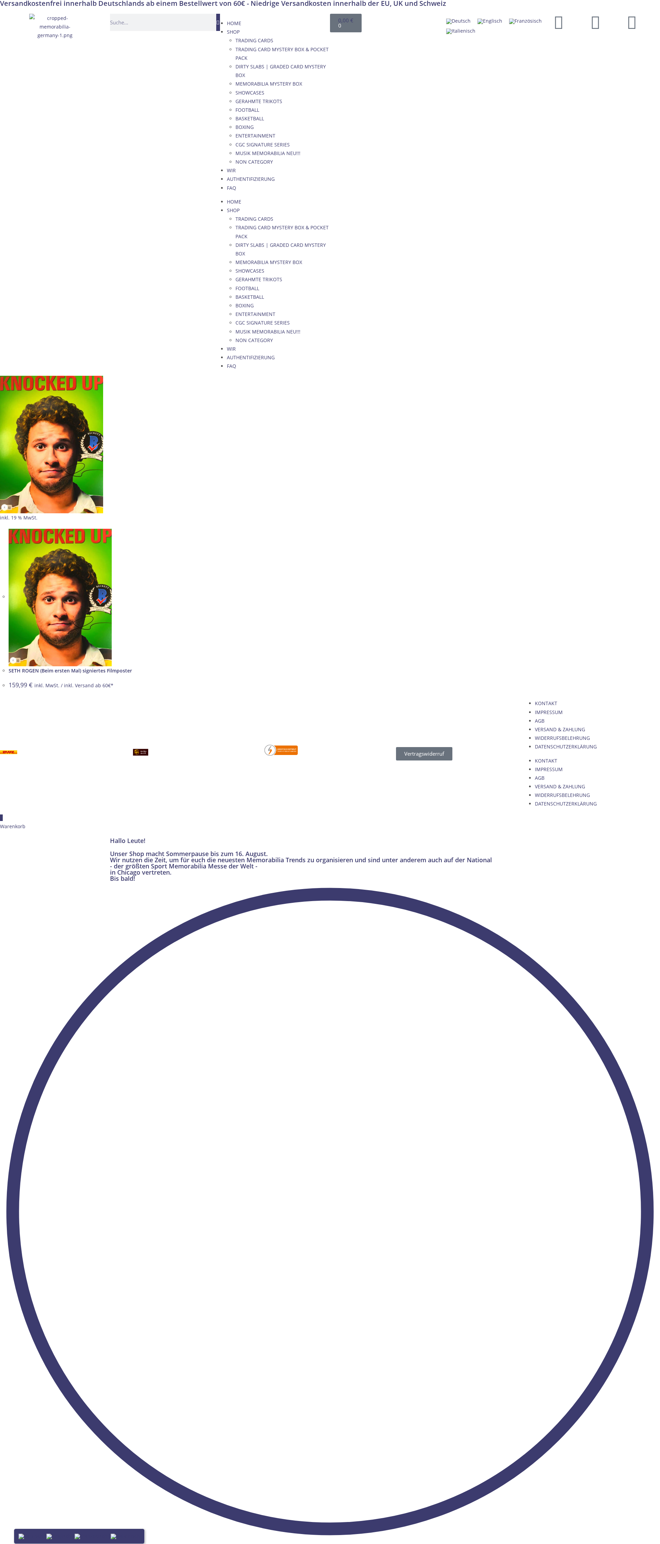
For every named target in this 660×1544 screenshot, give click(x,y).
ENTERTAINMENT (255, 135)
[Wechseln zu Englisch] (490, 21)
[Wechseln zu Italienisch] (461, 31)
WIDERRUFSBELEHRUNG (562, 738)
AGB (539, 721)
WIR (231, 170)
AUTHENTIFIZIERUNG (251, 179)
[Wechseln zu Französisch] (525, 21)
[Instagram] (631, 22)
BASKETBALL (249, 118)
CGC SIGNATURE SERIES (262, 144)
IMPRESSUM (549, 712)
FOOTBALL (247, 110)
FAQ (231, 188)
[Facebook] (558, 22)
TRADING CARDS (254, 40)
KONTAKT (546, 703)
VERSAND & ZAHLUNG (560, 729)
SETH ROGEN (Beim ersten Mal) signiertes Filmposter (70, 670)
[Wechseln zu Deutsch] (458, 21)
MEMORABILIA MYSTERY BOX (268, 83)
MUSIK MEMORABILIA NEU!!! (267, 153)
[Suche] (218, 22)
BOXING (244, 127)
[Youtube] (595, 22)
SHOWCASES (249, 92)
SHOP (233, 32)
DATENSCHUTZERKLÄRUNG (566, 746)
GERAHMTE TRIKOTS (258, 101)
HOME (234, 23)
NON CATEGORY (254, 161)
